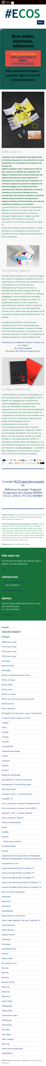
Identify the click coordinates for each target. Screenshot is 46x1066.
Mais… (4, 569)
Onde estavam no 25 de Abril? (13, 915)
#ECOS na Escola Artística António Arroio (18, 699)
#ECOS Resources (8, 708)
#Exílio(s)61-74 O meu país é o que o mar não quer (22, 713)
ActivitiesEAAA (7, 746)
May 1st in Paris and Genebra (13, 892)
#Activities (6, 661)
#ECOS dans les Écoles (12, 841)
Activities (5, 742)
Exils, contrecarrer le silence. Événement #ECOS (21, 803)
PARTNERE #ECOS (9, 949)
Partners (5, 953)
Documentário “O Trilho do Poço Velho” (17, 779)
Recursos (5, 968)
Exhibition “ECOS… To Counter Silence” (17, 794)
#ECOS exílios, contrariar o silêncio (15, 1060)
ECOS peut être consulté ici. (29, 483)
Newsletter (6, 896)
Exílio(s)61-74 (7, 798)
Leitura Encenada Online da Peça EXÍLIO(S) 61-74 (21, 882)
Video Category (8, 1039)
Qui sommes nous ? (9, 963)
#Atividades (6, 670)
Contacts (5, 765)
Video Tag (5, 1044)
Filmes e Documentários (11, 822)
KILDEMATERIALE (9, 846)
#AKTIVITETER (8, 666)
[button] (4, 2)
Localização (6, 614)
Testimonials (7, 1020)
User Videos (6, 1034)
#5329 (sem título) (9, 656)
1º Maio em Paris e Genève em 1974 (16, 718)
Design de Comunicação (11, 775)
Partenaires (6, 939)
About (4, 727)
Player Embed (7, 958)
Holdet (4, 827)
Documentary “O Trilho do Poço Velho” (17, 784)
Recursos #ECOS (8, 982)
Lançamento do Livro (10, 863)
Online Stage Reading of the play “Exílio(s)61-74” (21, 920)
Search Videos (7, 1001)
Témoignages (7, 1006)
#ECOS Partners (8, 703)
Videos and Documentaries (12, 1048)
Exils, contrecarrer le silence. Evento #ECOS (19, 808)
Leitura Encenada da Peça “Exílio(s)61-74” (18, 868)
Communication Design (11, 751)
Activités (5, 732)
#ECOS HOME (7, 684)
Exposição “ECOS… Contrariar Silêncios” (17, 813)
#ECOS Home (7, 689)
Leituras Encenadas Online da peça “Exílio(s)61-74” (22, 887)
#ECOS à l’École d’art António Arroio (16, 675)
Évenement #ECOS (23, 60)
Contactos (6, 760)
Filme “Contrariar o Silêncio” (13, 818)
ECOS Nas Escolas (9, 789)
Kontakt (5, 851)
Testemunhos (7, 1010)
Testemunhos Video (9, 1015)
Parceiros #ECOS (8, 934)
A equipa (5, 722)
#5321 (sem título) (9, 651)
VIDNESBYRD (7, 1053)
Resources (6, 987)
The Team (6, 1029)
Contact (5, 756)
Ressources (6, 996)
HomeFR (5, 836)
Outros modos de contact (12, 590)
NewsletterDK (7, 911)
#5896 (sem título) (9, 642)
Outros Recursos (8, 930)
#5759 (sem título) (9, 646)
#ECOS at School (8, 680)
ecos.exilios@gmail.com (14, 582)
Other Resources (8, 925)
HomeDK (5, 832)
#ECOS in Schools (9, 694)
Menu (41, 22)
